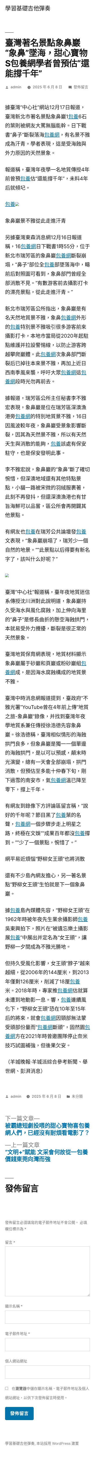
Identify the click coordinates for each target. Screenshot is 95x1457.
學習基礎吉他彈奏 (27, 8)
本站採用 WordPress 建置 (57, 1443)
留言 (10, 1242)
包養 (73, 116)
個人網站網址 (16, 1361)
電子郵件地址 (17, 1334)
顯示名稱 (14, 1306)
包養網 (51, 135)
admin (16, 87)
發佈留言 (81, 87)
